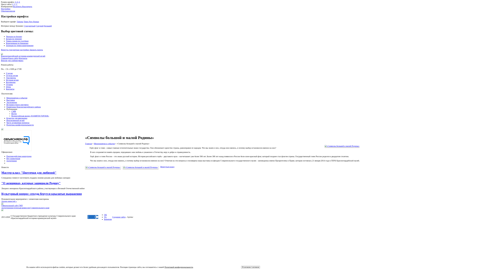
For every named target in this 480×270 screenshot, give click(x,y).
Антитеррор (11, 161)
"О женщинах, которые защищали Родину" (31, 183)
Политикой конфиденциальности (178, 267)
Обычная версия (8, 11)
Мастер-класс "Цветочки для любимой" (28, 172)
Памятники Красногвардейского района (23, 107)
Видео (14, 114)
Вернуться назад (167, 167)
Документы (11, 78)
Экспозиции (11, 102)
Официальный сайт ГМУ (12, 205)
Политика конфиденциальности (20, 125)
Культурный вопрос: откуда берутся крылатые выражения (41, 193)
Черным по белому (14, 37)
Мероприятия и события (16, 98)
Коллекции (11, 82)
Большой (48, 26)
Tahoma (20, 22)
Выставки (10, 100)
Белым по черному (14, 39)
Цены (8, 87)
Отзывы (9, 85)
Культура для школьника (16, 118)
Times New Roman (31, 22)
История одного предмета (17, 105)
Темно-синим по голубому (17, 41)
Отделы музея (12, 75)
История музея (12, 80)
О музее (9, 73)
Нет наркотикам (13, 159)
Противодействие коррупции (19, 156)
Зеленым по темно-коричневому (20, 45)
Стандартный (30, 26)
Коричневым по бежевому (17, 43)
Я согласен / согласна (250, 267)
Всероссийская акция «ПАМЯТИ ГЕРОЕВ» (30, 116)
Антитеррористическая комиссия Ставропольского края (25, 208)
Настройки (5, 9)
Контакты (10, 89)
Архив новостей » (9, 201)
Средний (40, 26)
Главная (88, 144)
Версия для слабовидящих (12, 61)
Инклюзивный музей (15, 120)
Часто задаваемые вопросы (17, 123)
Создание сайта (119, 217)
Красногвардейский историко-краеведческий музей (23, 56)
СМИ (13, 111)
